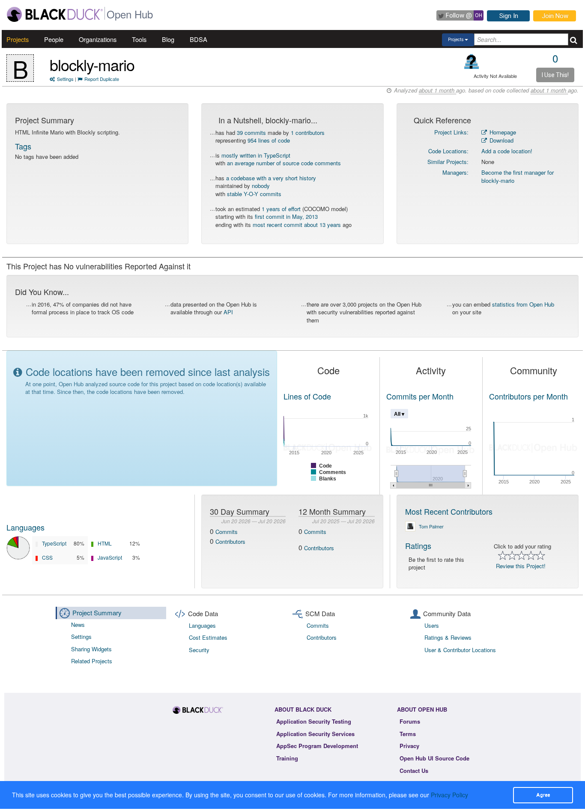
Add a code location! (506, 151)
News (78, 624)
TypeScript (54, 543)
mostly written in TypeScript (255, 155)
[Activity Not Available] (471, 61)
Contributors (230, 541)
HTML (105, 543)
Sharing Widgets (91, 649)
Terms (408, 734)
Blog (168, 39)
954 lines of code (269, 140)
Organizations (97, 39)
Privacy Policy (449, 794)
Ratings (418, 545)
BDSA (198, 39)
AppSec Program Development (317, 746)
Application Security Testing (313, 721)
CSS (47, 557)
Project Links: (451, 132)
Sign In (508, 16)
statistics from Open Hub (523, 304)
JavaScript (110, 557)
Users (431, 625)
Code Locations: (448, 151)
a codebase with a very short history (271, 178)
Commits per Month (420, 396)
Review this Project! (521, 566)
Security (199, 650)
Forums (410, 721)
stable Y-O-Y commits (254, 194)
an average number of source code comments (284, 163)
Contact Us (414, 770)
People (53, 39)
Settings (65, 78)
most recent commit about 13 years (297, 225)
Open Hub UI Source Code (434, 758)
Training (287, 758)
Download (500, 140)
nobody (261, 186)
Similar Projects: (448, 162)
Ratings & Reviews (448, 637)
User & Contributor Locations (460, 650)
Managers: (455, 172)
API (228, 312)
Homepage (502, 132)
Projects (17, 39)
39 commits (251, 132)
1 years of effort (281, 209)
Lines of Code (307, 396)
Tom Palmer (431, 526)
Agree (543, 795)
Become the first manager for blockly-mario (517, 176)
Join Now (555, 16)
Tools (139, 39)
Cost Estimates (208, 637)
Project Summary (97, 612)
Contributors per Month (528, 396)
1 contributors (308, 132)
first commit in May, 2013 (286, 216)
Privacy (409, 746)
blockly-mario (92, 64)
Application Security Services (315, 734)
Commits (226, 532)
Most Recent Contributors (448, 511)
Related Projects (91, 661)
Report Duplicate (101, 78)
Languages (25, 527)
